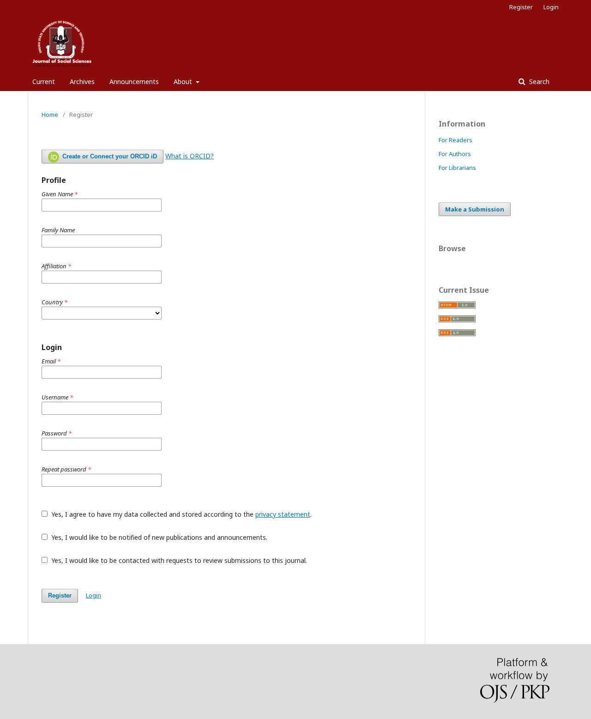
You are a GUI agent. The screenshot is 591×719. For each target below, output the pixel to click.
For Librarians (457, 167)
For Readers (455, 140)
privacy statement (282, 514)
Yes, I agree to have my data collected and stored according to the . (180, 514)
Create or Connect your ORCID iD (108, 156)
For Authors (455, 154)
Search (538, 81)
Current (43, 81)
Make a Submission (474, 209)
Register (521, 7)
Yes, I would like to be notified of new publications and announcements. (158, 537)
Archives (82, 81)
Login (551, 7)
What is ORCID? (189, 155)
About (184, 81)
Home (50, 114)
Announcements (134, 81)
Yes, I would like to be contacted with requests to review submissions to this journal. (178, 560)
